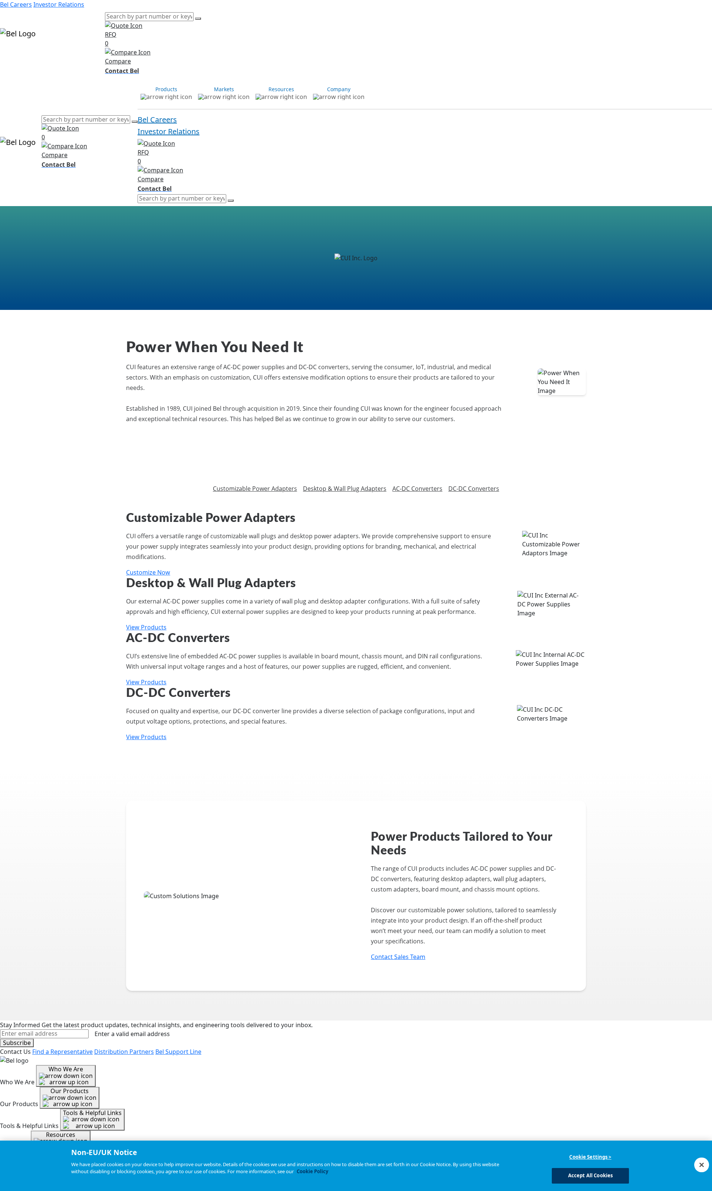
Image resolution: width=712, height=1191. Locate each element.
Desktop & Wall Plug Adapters (344, 488)
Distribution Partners (124, 1052)
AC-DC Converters (417, 488)
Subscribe (17, 1043)
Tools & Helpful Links (92, 1113)
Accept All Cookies (590, 1175)
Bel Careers (16, 4)
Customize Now (148, 572)
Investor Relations (58, 4)
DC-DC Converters (473, 488)
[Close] (701, 1164)
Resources (63, 55)
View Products (146, 627)
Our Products (69, 1091)
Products (13, 55)
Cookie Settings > (590, 1157)
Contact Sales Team (398, 957)
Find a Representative (62, 1052)
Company (91, 55)
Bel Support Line (178, 1052)
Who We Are (66, 1069)
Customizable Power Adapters (255, 488)
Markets (37, 55)
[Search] (198, 18)
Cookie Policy (312, 1171)
